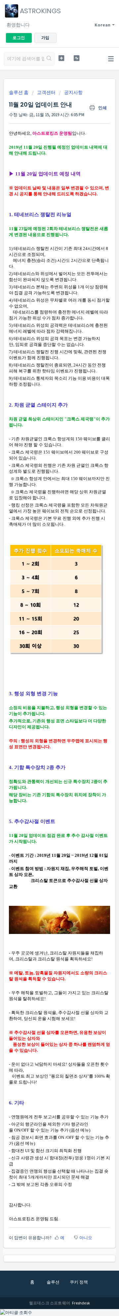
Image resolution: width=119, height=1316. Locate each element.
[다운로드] (47, 672)
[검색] (49, 59)
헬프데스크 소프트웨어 (50, 1302)
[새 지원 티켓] (61, 58)
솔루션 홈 (19, 92)
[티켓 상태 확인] (76, 58)
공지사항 (73, 92)
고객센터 (46, 92)
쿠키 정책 (79, 1282)
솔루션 (53, 1282)
